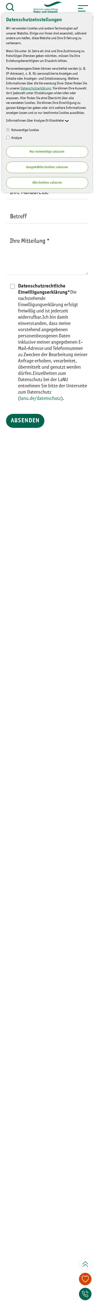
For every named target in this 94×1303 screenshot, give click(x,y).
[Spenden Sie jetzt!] (85, 1279)
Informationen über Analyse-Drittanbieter (35, 120)
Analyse (16, 138)
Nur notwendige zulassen (47, 151)
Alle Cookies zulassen (47, 182)
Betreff (18, 217)
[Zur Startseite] (46, 8)
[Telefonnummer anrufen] (85, 1294)
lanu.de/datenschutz (40, 398)
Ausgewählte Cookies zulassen (47, 167)
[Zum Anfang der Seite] (85, 1264)
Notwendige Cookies (25, 130)
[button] (83, 8)
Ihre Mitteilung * (30, 241)
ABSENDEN (25, 421)
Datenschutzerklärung (36, 88)
